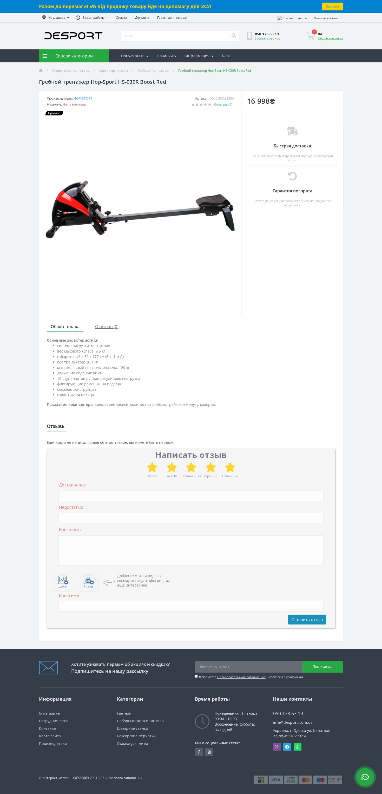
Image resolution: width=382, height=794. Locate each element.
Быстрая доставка (292, 146)
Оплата (121, 17)
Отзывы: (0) (223, 104)
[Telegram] (287, 747)
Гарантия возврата (292, 191)
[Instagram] (209, 752)
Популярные (132, 55)
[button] (55, 17)
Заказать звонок (267, 38)
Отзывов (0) (106, 326)
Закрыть (332, 6)
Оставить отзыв (307, 619)
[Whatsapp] (297, 747)
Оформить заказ (330, 38)
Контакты (47, 728)
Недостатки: (71, 507)
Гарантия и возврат (172, 17)
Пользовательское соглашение (241, 677)
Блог (226, 55)
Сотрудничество (53, 720)
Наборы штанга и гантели (140, 720)
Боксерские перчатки (136, 735)
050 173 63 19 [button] (288, 714)
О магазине (49, 713)
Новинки (165, 55)
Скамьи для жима (132, 743)
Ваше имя (69, 595)
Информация (197, 55)
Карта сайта (50, 735)
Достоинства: (72, 485)
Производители (53, 743)
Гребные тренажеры (153, 70)
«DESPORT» (80, 778)
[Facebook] (199, 752)
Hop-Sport (83, 98)
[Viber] (277, 747)
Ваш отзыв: (70, 529)
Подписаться (323, 666)
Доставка (142, 17)
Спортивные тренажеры (71, 70)
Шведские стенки (132, 728)
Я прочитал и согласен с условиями (251, 677)
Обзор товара (65, 326)
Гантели (124, 713)
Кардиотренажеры (113, 70)
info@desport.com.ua (293, 722)
